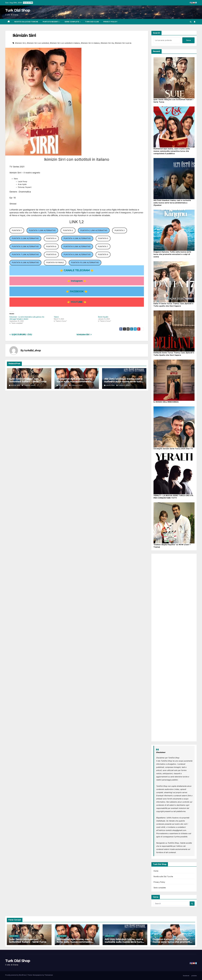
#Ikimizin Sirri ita (107, 43)
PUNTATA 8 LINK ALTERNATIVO (77, 254)
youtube (194, 975)
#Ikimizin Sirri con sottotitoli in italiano (65, 43)
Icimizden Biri (83, 334)
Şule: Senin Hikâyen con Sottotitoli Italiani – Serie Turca (27, 380)
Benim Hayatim (103, 317)
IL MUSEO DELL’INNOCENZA (166, 402)
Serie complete (72, 22)
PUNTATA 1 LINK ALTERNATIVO (42, 230)
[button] (190, 22)
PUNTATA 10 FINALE (55, 262)
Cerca (188, 40)
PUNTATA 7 (103, 246)
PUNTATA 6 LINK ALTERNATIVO (77, 246)
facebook (186, 975)
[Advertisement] (174, 647)
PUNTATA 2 (68, 230)
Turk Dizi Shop (17, 10)
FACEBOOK (77, 291)
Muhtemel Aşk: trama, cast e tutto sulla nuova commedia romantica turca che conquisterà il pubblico (171, 151)
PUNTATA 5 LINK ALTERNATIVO (25, 246)
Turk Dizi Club (92, 22)
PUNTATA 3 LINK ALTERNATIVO (25, 238)
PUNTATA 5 (103, 238)
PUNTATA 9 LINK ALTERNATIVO (25, 262)
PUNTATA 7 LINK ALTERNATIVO (25, 254)
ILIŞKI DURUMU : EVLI (22, 334)
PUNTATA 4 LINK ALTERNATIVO (77, 238)
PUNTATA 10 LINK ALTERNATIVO (85, 262)
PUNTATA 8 (51, 254)
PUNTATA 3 (119, 230)
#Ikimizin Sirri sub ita (123, 43)
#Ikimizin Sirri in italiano (90, 43)
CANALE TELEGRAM (77, 270)
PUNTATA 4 (51, 238)
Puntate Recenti (51, 22)
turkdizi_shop (32, 350)
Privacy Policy (110, 22)
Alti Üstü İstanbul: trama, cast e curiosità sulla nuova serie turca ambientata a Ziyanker (123, 381)
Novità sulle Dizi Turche (26, 22)
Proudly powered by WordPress (16, 975)
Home (155, 871)
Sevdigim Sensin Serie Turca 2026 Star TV (173, 449)
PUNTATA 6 (51, 246)
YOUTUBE (77, 301)
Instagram (77, 280)
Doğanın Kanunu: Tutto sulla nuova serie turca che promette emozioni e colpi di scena (172, 254)
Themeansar (48, 975)
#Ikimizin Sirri (20, 43)
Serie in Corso (14, 936)
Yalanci (56, 317)
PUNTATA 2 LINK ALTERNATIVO (93, 230)
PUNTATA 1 (17, 230)
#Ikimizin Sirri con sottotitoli (38, 43)
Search (156, 33)
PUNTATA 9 (103, 254)
